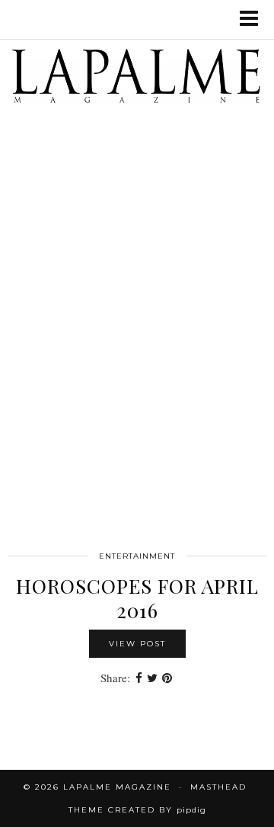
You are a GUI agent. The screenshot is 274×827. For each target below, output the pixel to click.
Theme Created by (137, 810)
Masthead (218, 787)
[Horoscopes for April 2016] (137, 357)
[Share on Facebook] (139, 678)
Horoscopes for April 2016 (137, 597)
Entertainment (137, 556)
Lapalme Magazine (117, 787)
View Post (137, 644)
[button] (254, 19)
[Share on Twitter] (152, 678)
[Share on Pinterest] (167, 678)
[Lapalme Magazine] (137, 79)
